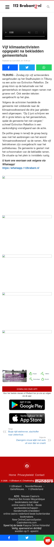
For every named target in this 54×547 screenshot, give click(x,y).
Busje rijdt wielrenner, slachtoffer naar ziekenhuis (23, 432)
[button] (48, 541)
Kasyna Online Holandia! (36, 525)
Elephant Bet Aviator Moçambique (27, 499)
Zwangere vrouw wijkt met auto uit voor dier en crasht (31, 440)
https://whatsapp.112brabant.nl (20, 168)
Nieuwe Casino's (30, 496)
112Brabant (15, 486)
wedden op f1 (22, 531)
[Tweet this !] (27, 67)
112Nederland (35, 489)
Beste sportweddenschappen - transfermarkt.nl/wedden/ (28, 507)
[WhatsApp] (44, 67)
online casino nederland (16, 513)
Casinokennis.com (27, 522)
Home (12, 475)
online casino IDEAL (23, 505)
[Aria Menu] (7, 7)
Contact (39, 475)
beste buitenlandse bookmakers (35, 515)
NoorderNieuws (33, 486)
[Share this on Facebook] (10, 67)
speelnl (34, 531)
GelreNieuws (17, 489)
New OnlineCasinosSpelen (26, 519)
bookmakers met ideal (26, 502)
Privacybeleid (26, 475)
